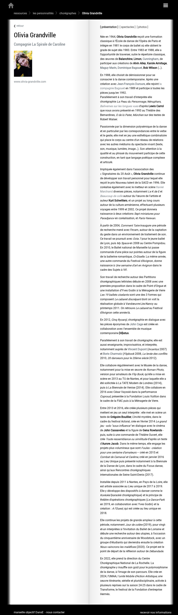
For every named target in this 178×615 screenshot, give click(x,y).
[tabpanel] (134, 315)
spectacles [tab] (127, 27)
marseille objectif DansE (28, 612)
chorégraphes (67, 13)
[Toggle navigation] (165, 5)
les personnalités (43, 13)
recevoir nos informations (155, 612)
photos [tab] (142, 27)
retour (20, 25)
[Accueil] (11, 5)
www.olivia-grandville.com (30, 81)
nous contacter (55, 612)
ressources (20, 13)
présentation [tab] (109, 27)
